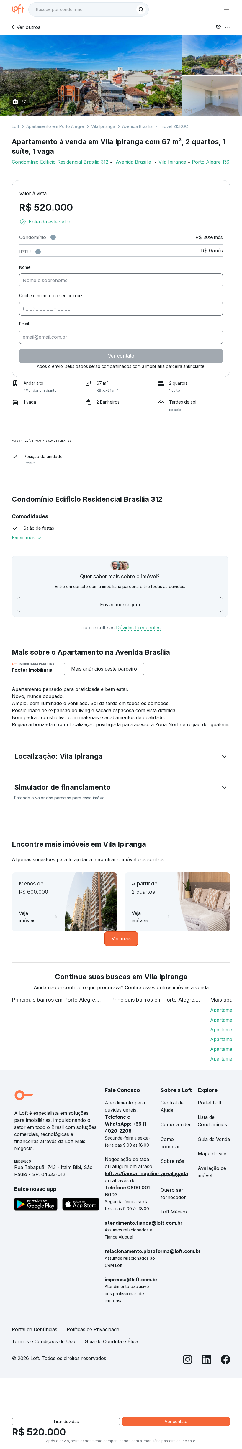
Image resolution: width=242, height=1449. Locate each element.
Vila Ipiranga (103, 126)
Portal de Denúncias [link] (34, 1329)
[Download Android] (36, 1205)
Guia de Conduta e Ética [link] (111, 1341)
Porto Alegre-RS (210, 162)
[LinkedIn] (206, 1360)
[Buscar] (141, 9)
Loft (15, 126)
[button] (121, 757)
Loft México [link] (174, 1212)
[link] (104, 669)
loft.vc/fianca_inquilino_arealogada (146, 1173)
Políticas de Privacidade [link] (93, 1329)
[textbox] (88, 9)
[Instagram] (187, 1360)
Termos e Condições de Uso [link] (43, 1341)
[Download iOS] (80, 1205)
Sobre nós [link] (172, 1161)
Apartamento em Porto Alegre (55, 126)
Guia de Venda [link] (214, 1139)
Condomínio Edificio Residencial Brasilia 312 (60, 162)
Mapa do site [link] (212, 1154)
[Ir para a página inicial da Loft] (20, 9)
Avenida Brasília (137, 126)
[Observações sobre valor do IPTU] (38, 251)
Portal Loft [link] (209, 1103)
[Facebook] (225, 1360)
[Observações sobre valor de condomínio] (53, 237)
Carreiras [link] (171, 1175)
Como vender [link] (176, 1124)
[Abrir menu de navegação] (227, 9)
